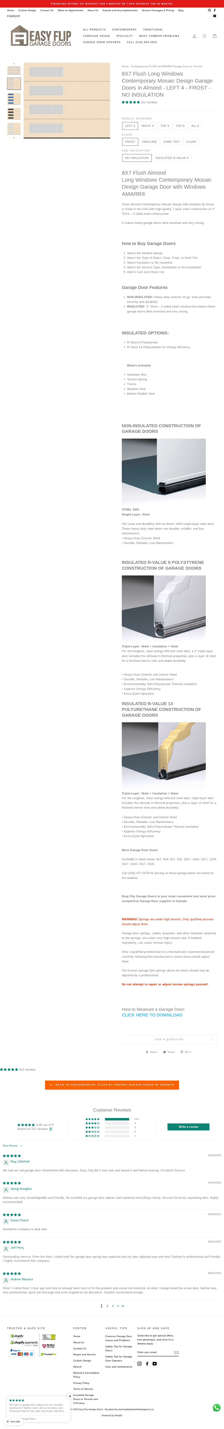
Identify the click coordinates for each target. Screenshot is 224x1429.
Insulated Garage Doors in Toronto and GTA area (85, 1399)
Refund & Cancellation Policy (86, 1374)
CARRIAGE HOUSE (96, 36)
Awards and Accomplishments (120, 10)
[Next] (14, 136)
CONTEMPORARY (124, 29)
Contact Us (46, 10)
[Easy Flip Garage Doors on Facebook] (147, 1364)
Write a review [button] (188, 1126)
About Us (93, 10)
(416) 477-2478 (138, 873)
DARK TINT (171, 142)
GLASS (127, 134)
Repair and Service (84, 1354)
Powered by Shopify (112, 1415)
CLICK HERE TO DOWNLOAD (152, 1014)
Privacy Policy (81, 1383)
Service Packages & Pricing (158, 10)
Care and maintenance (118, 1366)
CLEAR (191, 142)
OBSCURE (149, 142)
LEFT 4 (130, 126)
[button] (131, 102)
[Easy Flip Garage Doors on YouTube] (155, 1364)
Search (77, 1366)
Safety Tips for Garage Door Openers (118, 1358)
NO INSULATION (137, 158)
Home (10, 10)
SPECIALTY (124, 36)
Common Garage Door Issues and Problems (118, 1338)
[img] (12, 1156)
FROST (130, 142)
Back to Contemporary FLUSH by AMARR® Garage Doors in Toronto (114, 1085)
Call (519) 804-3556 (142, 42)
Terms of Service (83, 1389)
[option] (112, 4)
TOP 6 (180, 126)
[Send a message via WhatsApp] (216, 1407)
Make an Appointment (70, 10)
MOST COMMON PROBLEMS (159, 36)
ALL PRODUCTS (94, 29)
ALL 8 (195, 126)
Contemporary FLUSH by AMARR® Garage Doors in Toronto (166, 66)
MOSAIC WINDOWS (137, 118)
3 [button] (113, 1306)
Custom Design (27, 10)
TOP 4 (164, 126)
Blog (181, 10)
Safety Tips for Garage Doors (118, 1348)
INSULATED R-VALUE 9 (172, 158)
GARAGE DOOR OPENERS (102, 42)
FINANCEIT (14, 16)
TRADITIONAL (153, 29)
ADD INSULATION (136, 150)
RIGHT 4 (148, 126)
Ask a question (169, 1039)
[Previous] (14, 64)
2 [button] (107, 1306)
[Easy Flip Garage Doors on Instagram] (139, 1364)
